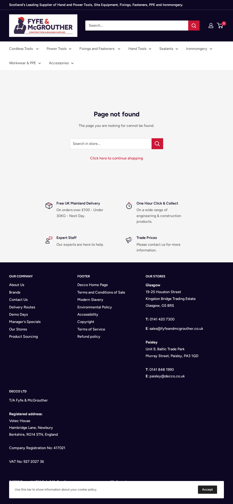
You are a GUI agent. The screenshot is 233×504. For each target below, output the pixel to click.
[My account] (211, 25)
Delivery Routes (22, 307)
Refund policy (88, 336)
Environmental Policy (94, 307)
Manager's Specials (25, 322)
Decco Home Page (92, 285)
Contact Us (18, 299)
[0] (220, 25)
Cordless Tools (21, 48)
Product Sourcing (23, 336)
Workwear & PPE (22, 63)
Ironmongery (196, 48)
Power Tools (56, 48)
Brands (14, 292)
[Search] (194, 25)
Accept (207, 489)
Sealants (166, 48)
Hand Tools (137, 48)
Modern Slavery (90, 299)
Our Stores (18, 329)
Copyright (85, 322)
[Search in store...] (157, 143)
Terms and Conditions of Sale (101, 292)
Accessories (59, 63)
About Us (16, 285)
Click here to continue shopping (116, 158)
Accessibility (87, 314)
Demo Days (18, 314)
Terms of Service (91, 329)
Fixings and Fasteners (97, 48)
